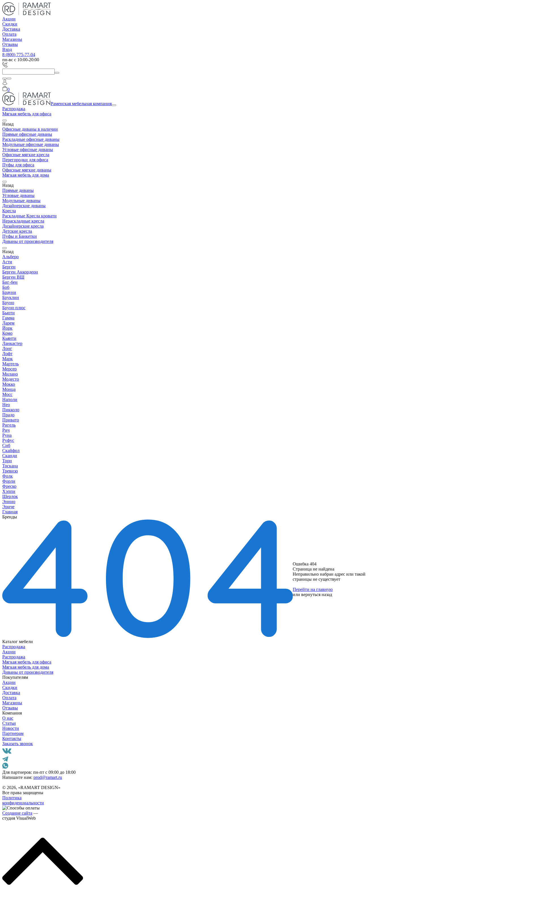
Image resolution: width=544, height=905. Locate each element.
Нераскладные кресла (23, 221)
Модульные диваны (21, 200)
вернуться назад (316, 594)
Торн (7, 460)
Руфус (8, 440)
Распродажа (13, 108)
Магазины (12, 39)
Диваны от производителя (27, 241)
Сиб (6, 445)
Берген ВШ (13, 277)
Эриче (8, 506)
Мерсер (9, 368)
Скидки (9, 24)
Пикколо (10, 409)
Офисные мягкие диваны (26, 170)
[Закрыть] (9, 78)
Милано (10, 374)
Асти (7, 261)
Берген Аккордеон (20, 272)
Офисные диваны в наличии (30, 129)
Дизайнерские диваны (24, 205)
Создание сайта (17, 813)
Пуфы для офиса (18, 164)
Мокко (8, 384)
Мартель (10, 363)
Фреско (9, 486)
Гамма (8, 317)
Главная (10, 511)
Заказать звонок (17, 743)
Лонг (7, 348)
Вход (7, 49)
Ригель (9, 425)
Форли (8, 481)
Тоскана (10, 465)
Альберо (10, 256)
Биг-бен (10, 282)
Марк (7, 358)
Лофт (7, 353)
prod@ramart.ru (47, 777)
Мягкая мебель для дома (25, 175)
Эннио (8, 501)
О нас (7, 718)
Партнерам (13, 733)
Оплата (9, 34)
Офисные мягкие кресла (25, 154)
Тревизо (10, 471)
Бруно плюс (14, 307)
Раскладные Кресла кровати (29, 215)
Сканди (9, 455)
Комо (7, 333)
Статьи (9, 723)
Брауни (9, 292)
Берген (9, 266)
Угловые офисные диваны (27, 149)
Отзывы (10, 44)
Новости (10, 728)
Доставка (11, 29)
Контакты (11, 738)
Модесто (10, 379)
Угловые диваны (18, 195)
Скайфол (11, 450)
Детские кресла (17, 231)
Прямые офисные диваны (27, 134)
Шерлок (10, 496)
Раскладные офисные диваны (31, 139)
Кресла (9, 210)
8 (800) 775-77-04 (18, 54)
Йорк (7, 328)
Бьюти (8, 312)
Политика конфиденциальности (23, 800)
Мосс (7, 394)
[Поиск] (4, 78)
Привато (10, 419)
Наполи (9, 399)
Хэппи (8, 491)
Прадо (8, 414)
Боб (5, 287)
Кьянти (9, 338)
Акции (9, 18)
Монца (9, 389)
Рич (6, 430)
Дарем (8, 323)
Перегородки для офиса (25, 159)
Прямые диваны (18, 190)
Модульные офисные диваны (30, 144)
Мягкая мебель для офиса (26, 113)
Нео (6, 404)
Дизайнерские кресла (23, 226)
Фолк (7, 476)
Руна (7, 435)
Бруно (8, 302)
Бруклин (10, 297)
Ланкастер (12, 343)
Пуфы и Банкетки (19, 236)
